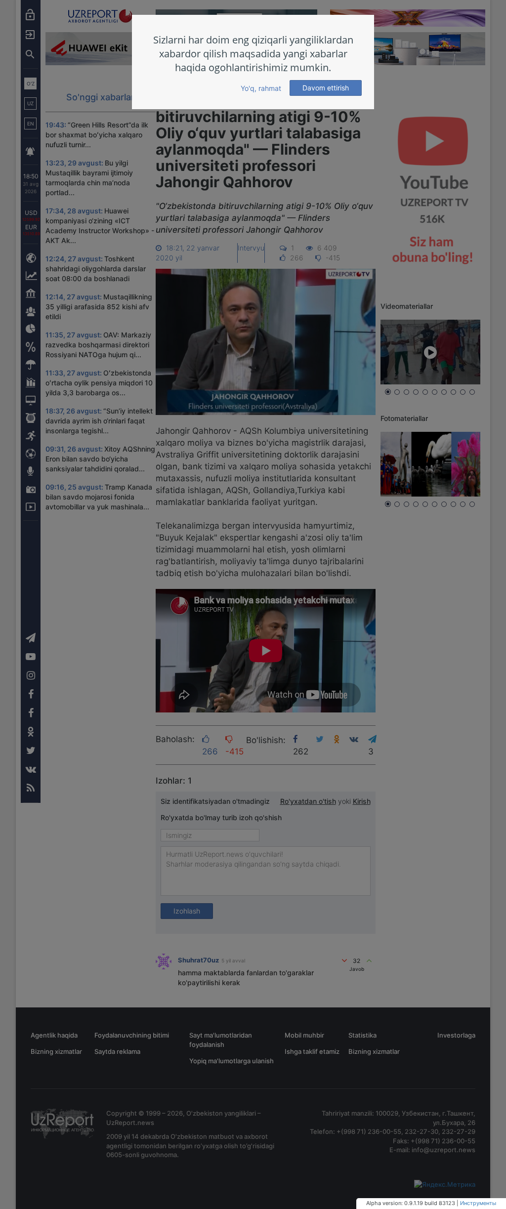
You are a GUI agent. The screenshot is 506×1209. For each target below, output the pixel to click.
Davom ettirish (325, 87)
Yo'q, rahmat (261, 88)
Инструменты (478, 1203)
